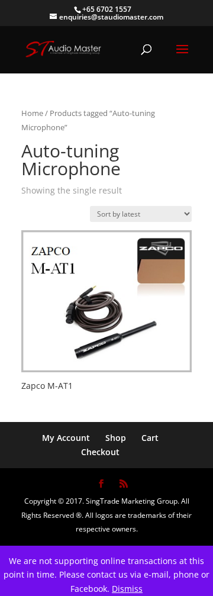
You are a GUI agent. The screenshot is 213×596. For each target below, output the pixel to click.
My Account (66, 437)
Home (32, 113)
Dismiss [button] (127, 588)
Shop (115, 437)
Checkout (100, 452)
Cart (150, 437)
